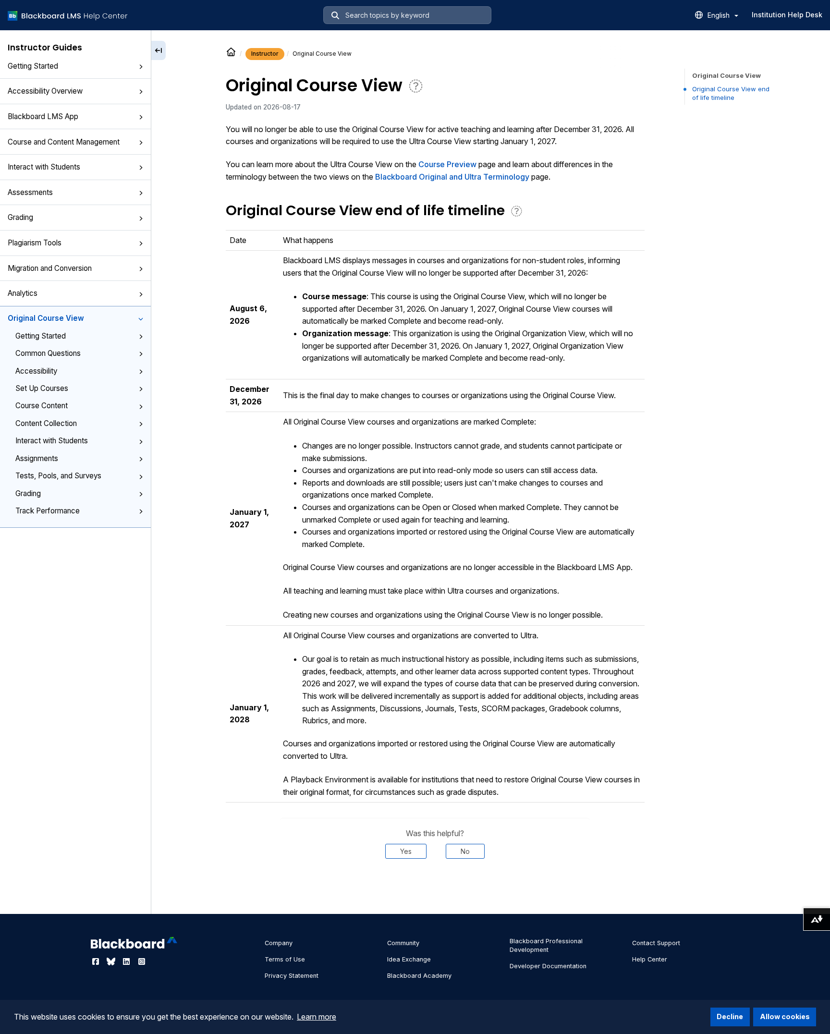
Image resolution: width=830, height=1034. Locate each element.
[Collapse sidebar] (158, 50)
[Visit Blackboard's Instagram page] (141, 961)
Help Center (649, 959)
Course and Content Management (64, 141)
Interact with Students (44, 166)
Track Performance (47, 510)
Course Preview (447, 164)
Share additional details (434, 888)
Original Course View (46, 318)
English (720, 15)
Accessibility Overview (45, 91)
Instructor (265, 53)
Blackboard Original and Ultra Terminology (452, 177)
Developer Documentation (548, 966)
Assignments (36, 458)
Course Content (41, 405)
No (465, 851)
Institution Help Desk (787, 15)
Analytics (22, 293)
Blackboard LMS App (43, 116)
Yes (406, 851)
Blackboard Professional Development (546, 945)
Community (403, 943)
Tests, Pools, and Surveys (58, 475)
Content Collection (46, 423)
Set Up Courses (41, 388)
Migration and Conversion (50, 268)
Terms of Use (285, 959)
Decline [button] (730, 1016)
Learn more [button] (316, 1017)
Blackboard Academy (419, 975)
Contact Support (656, 943)
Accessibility (36, 371)
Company (279, 943)
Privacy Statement (291, 975)
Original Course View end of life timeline (730, 93)
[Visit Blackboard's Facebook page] (96, 961)
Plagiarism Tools (34, 242)
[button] (140, 66)
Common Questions (48, 353)
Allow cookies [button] (785, 1016)
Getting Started (33, 66)
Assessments (30, 192)
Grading (20, 217)
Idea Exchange (409, 959)
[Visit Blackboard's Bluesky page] (112, 961)
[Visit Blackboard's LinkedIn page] (127, 961)
